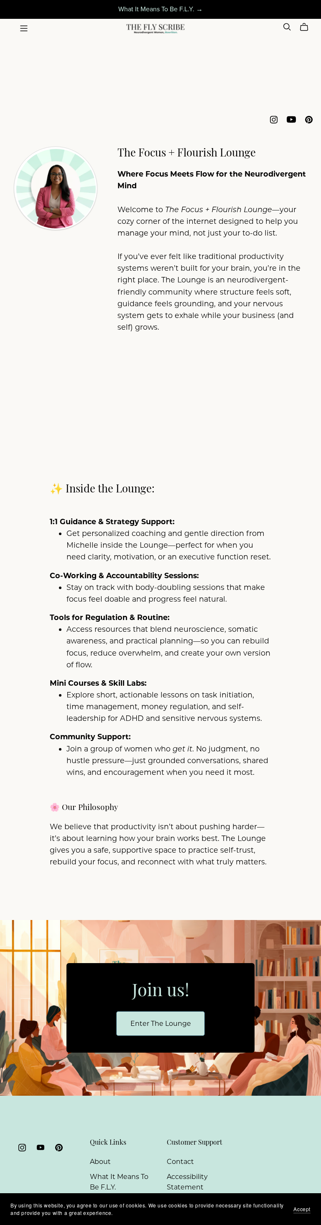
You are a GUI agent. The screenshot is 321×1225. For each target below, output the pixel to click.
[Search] (287, 27)
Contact (180, 1162)
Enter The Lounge (160, 1024)
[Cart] (307, 27)
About (100, 1162)
